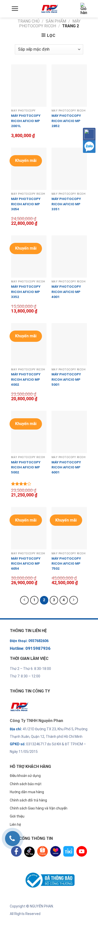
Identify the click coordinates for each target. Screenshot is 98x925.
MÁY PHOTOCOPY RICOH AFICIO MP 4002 (25, 379)
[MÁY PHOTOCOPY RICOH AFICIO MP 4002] (28, 344)
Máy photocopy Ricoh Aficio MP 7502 (66, 563)
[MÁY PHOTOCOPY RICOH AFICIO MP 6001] (69, 432)
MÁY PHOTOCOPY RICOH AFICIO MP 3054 (25, 204)
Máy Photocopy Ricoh (49, 23)
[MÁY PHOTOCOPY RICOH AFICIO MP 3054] (28, 169)
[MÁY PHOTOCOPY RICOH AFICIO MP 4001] (69, 256)
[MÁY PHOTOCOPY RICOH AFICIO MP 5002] (28, 432)
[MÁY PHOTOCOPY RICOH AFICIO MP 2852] (69, 85)
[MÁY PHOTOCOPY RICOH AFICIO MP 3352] (28, 256)
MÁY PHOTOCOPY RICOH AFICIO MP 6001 (66, 467)
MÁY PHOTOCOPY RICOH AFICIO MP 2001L (25, 121)
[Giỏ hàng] (83, 9)
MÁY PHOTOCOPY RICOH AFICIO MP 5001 (66, 379)
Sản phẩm (56, 21)
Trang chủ (28, 21)
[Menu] (15, 8)
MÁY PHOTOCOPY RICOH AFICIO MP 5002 (25, 467)
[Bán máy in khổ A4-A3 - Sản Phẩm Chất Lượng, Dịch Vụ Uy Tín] (50, 9)
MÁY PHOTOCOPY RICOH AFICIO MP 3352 (25, 291)
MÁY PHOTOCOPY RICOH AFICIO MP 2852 (66, 121)
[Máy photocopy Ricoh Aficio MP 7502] (69, 528)
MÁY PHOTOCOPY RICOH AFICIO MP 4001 (66, 291)
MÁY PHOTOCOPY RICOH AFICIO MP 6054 (25, 563)
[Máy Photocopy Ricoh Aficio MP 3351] (69, 169)
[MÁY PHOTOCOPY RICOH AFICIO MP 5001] (69, 344)
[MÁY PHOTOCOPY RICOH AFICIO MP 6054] (28, 528)
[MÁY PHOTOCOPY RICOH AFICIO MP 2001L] (28, 85)
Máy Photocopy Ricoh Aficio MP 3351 (66, 204)
